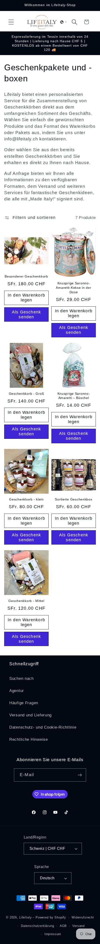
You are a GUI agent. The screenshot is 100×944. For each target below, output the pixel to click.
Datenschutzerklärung (37, 926)
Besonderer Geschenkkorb (26, 276)
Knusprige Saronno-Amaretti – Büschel (73, 396)
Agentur (16, 690)
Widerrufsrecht (83, 917)
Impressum (52, 934)
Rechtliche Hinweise (28, 739)
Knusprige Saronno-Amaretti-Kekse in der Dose (73, 287)
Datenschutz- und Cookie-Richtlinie (42, 727)
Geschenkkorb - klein (26, 499)
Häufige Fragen (23, 703)
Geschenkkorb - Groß (26, 393)
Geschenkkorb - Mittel (26, 601)
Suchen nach (21, 678)
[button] (11, 22)
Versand (78, 926)
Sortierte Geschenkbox (73, 499)
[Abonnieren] (79, 775)
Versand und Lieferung (30, 715)
